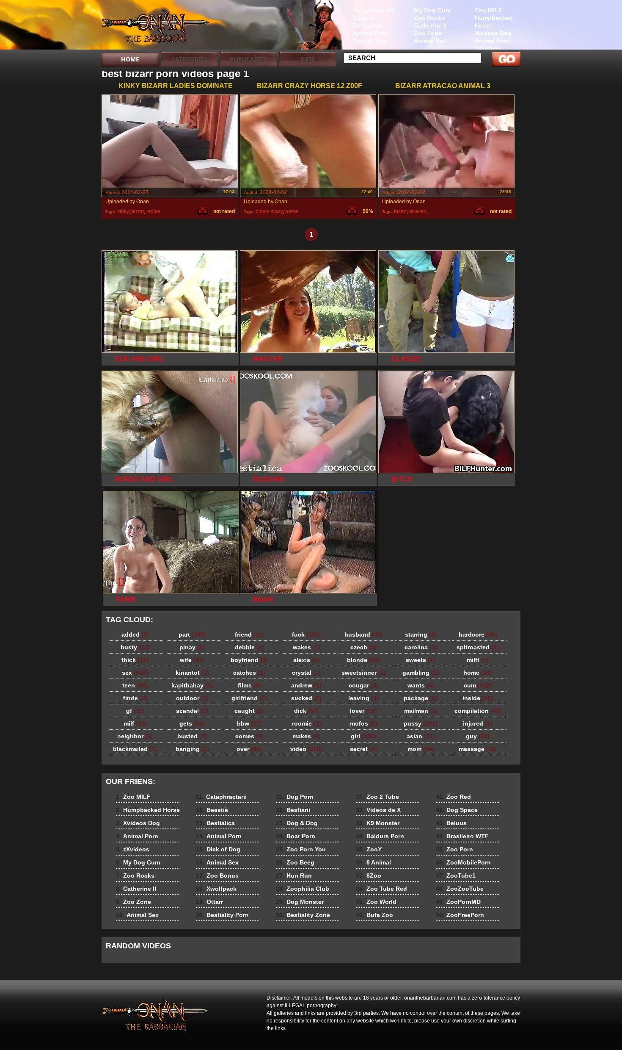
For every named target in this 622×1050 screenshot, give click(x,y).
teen (135, 685)
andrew (306, 685)
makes (306, 736)
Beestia (363, 17)
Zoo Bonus (217, 875)
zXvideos (488, 48)
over (249, 748)
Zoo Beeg (295, 862)
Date (307, 59)
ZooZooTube (460, 888)
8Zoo (368, 875)
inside (477, 698)
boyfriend (249, 660)
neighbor (135, 736)
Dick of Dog (370, 40)
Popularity (248, 59)
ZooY (369, 849)
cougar (363, 685)
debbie (249, 647)
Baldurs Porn (380, 836)
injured (478, 723)
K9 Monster (377, 823)
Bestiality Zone (303, 914)
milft (478, 660)
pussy (421, 723)
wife (192, 660)
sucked (306, 698)
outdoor (192, 698)
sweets (420, 660)
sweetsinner (363, 672)
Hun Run (294, 875)
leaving (363, 698)
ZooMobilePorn (463, 862)
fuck (306, 634)
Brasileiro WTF (462, 836)
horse (291, 211)
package (421, 698)
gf (135, 710)
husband (363, 634)
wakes (306, 647)
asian (421, 736)
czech (363, 647)
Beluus (451, 823)
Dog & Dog (297, 823)
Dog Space (457, 809)
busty (135, 647)
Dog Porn (295, 796)
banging (192, 748)
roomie (306, 723)
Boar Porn (295, 836)
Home (130, 59)
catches (249, 672)
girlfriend (249, 698)
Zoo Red (453, 796)
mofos (363, 723)
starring (421, 634)
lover (363, 710)
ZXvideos (155, 26)
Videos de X (378, 809)
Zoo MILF (488, 10)
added (135, 634)
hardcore (478, 634)
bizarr (137, 211)
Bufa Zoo (374, 914)
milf (135, 723)
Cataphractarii (373, 10)
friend (249, 634)
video (306, 748)
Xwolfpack (216, 888)
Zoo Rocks (429, 17)
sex (135, 672)
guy (478, 736)
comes (249, 736)
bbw (249, 723)
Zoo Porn (454, 849)
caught (249, 710)
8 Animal (373, 862)
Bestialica (367, 25)
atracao (418, 211)
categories (189, 59)
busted (192, 736)
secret (363, 748)
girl (363, 736)
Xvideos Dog (493, 33)
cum (478, 685)
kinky (123, 211)
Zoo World (376, 901)
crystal (306, 672)
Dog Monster (300, 901)
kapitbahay (192, 685)
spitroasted (478, 647)
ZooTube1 (456, 875)
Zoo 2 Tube (377, 796)
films (249, 685)
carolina (421, 647)
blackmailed (135, 748)
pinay (192, 647)
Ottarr (209, 901)
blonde (363, 660)
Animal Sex (430, 40)
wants (420, 685)
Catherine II (430, 25)
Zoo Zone (428, 33)
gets (192, 723)
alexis (306, 660)
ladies (153, 211)
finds (135, 698)
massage (478, 748)
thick (135, 660)
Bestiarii (293, 809)
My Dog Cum (432, 10)
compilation (477, 710)
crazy (277, 211)
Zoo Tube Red (381, 888)
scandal (192, 710)
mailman (421, 710)
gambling (420, 672)
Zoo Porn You (301, 849)
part (192, 634)
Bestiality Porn (222, 914)
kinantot (192, 672)
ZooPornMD (458, 901)
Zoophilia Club (302, 888)
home (477, 672)
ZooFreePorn (460, 914)
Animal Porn (492, 40)
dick (306, 710)
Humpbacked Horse (494, 21)
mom (420, 748)
